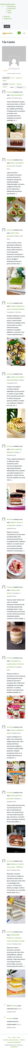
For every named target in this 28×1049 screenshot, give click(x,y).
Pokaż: (12, 87)
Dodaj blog (22, 1039)
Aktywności (6, 78)
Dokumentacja (11, 8)
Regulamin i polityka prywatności (10, 1039)
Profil (12, 78)
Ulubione (18, 84)
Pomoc (9, 10)
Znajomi (18, 78)
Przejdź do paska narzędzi (7, 4)
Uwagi (9, 12)
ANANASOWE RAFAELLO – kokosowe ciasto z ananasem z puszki (15, 938)
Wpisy (4, 80)
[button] (19, 33)
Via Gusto (10, 92)
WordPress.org (11, 6)
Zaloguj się (7, 16)
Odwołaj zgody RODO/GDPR (14, 1042)
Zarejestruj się (7, 18)
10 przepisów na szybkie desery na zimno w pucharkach (15, 664)
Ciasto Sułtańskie (16, 95)
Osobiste (5, 84)
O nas (9, 1037)
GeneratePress (14, 1046)
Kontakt (13, 1037)
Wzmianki (12, 84)
